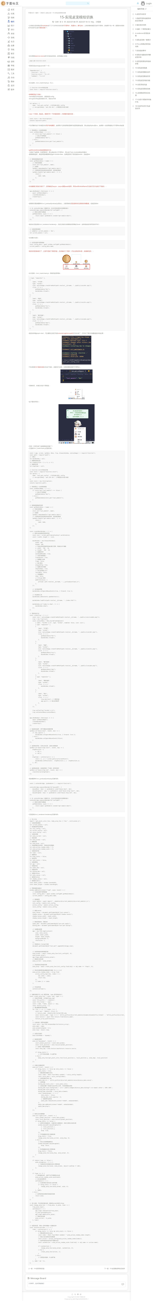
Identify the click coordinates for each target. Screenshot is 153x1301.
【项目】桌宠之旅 (45, 13)
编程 (36, 13)
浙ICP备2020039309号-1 (81, 1299)
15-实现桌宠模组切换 (59, 13)
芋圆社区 (31, 13)
